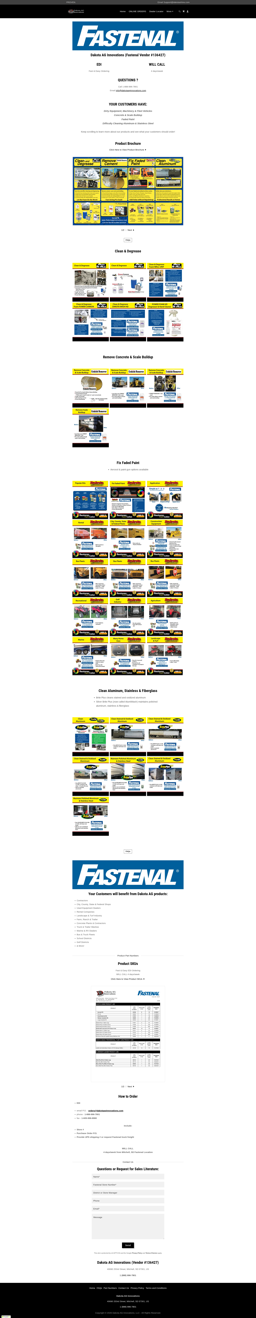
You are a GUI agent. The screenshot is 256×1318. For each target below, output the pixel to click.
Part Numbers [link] (110, 1288)
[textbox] (128, 1176)
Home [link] (123, 11)
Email (161, 2)
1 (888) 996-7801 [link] (128, 1275)
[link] (78, 11)
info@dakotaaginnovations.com (131, 90)
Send (128, 1245)
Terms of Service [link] (151, 1253)
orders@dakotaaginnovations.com (105, 1110)
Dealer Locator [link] (156, 11)
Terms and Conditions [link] (156, 1288)
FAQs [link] (99, 1288)
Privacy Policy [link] (137, 1253)
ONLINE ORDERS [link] (137, 11)
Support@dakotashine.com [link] (177, 2)
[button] (170, 11)
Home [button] (92, 1288)
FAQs (128, 240)
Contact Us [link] (123, 1288)
